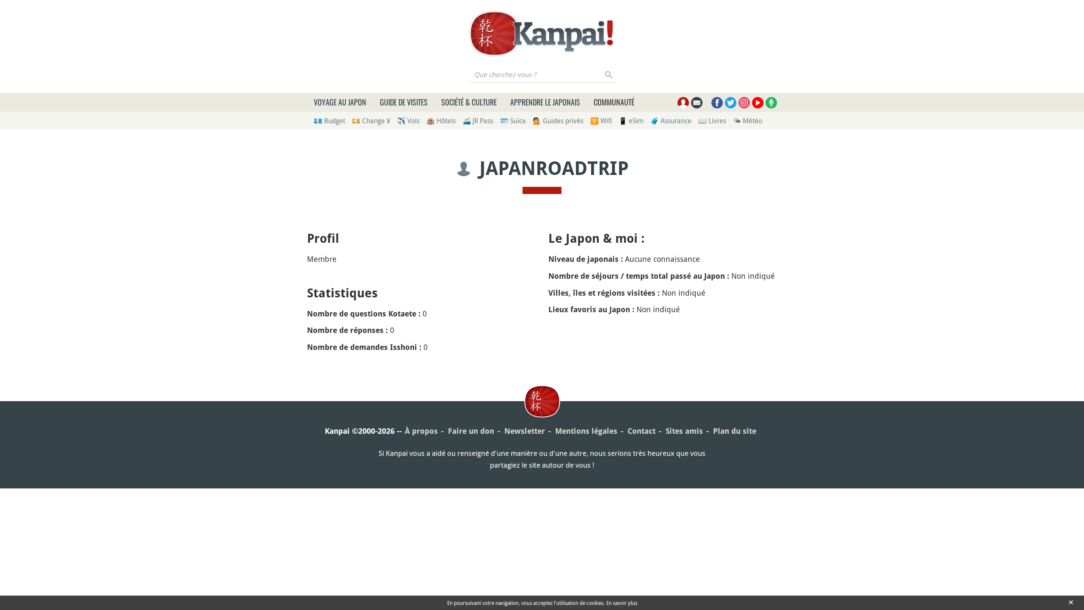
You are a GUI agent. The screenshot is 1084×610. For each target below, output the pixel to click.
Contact (641, 431)
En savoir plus (621, 602)
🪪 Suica (513, 120)
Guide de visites (404, 102)
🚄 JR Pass (477, 120)
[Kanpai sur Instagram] (744, 102)
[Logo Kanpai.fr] (542, 33)
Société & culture (469, 102)
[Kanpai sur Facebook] (717, 102)
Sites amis (684, 431)
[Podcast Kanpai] (771, 102)
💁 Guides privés (558, 120)
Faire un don (471, 431)
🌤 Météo (747, 120)
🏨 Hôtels (441, 120)
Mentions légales (586, 431)
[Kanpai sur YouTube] (757, 102)
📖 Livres (712, 120)
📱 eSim (631, 120)
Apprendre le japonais (545, 102)
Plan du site (734, 431)
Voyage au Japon (340, 102)
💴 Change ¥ (371, 120)
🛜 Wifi (601, 120)
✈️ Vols (408, 120)
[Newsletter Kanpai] (696, 102)
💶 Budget (329, 120)
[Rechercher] (609, 75)
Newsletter (524, 431)
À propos (421, 431)
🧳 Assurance (670, 120)
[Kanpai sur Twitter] (730, 102)
